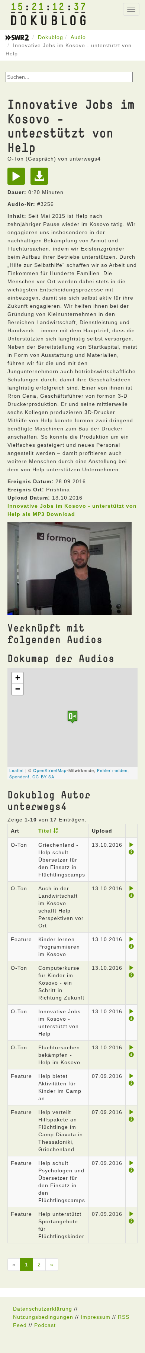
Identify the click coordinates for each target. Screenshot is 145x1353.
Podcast (45, 1325)
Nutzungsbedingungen (43, 1317)
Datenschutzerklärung (42, 1309)
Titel (44, 831)
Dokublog (50, 37)
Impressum (95, 1317)
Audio (78, 37)
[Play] (18, 179)
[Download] (41, 179)
